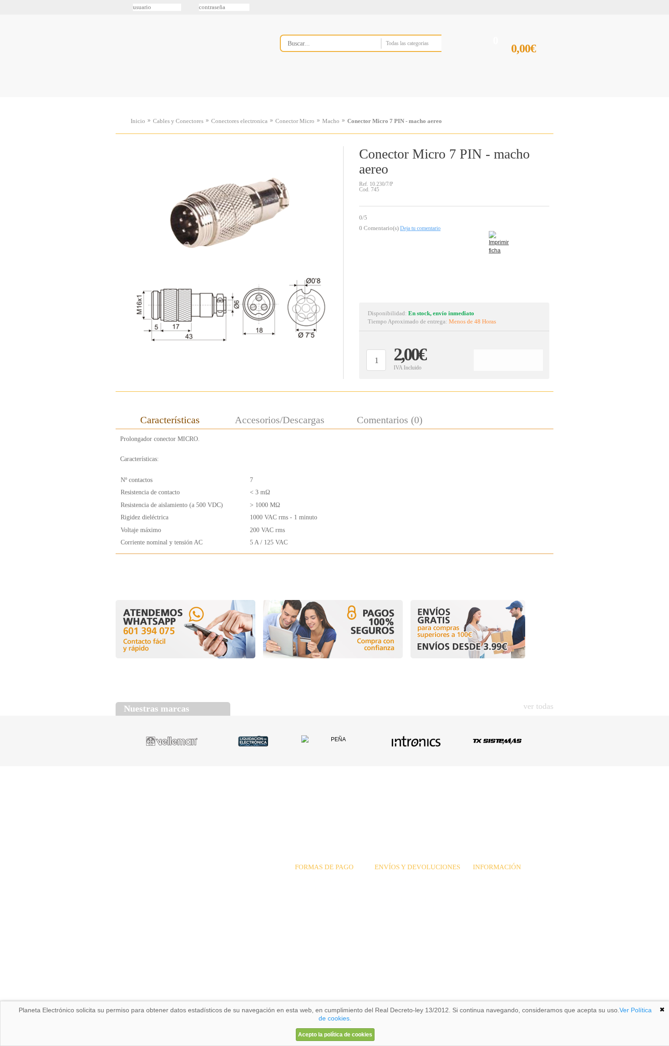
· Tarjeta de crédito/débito (328, 899)
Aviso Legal (138, 997)
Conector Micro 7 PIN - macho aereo (394, 121)
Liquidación (448, 801)
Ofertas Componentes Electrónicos (250, 97)
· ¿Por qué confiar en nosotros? (513, 889)
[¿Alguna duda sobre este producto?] (454, 267)
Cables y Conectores (178, 121)
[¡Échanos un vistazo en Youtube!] (10, 113)
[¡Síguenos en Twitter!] (10, 36)
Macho (331, 121)
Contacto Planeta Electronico (521, 97)
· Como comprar (494, 909)
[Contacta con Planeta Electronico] (373, 62)
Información (450, 97)
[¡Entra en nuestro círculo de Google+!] (10, 94)
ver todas (538, 706)
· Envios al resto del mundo (410, 899)
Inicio (138, 121)
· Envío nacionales (398, 879)
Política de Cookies (271, 997)
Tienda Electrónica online (188, 51)
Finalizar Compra (532, 63)
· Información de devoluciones (414, 909)
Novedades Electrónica (186, 97)
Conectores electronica (239, 121)
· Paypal (305, 889)
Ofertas (406, 801)
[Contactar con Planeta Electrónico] (191, 890)
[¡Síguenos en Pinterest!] (10, 75)
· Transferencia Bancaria (326, 879)
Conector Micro (294, 121)
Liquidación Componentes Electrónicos (313, 97)
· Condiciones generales (503, 899)
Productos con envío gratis (379, 97)
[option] (229, 260)
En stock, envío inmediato (441, 313)
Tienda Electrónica (133, 97)
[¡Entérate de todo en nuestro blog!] (10, 132)
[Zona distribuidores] (506, 10)
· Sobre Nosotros (495, 879)
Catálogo (492, 801)
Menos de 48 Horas (472, 321)
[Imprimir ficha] (495, 238)
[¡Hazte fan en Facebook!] (10, 56)
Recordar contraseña (334, 7)
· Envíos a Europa (398, 889)
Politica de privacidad (202, 997)
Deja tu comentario (420, 228)
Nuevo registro (409, 7)
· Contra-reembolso (320, 909)
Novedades (366, 801)
